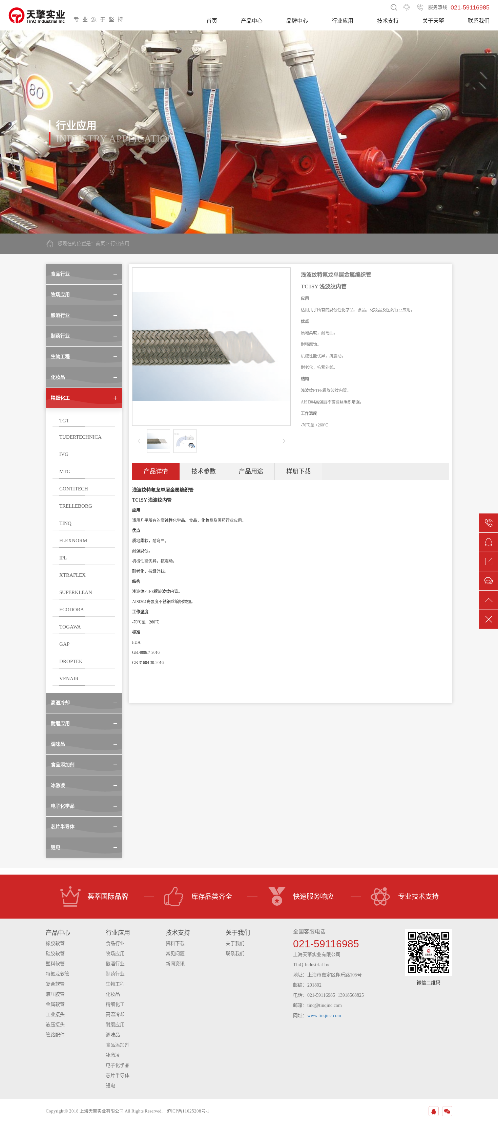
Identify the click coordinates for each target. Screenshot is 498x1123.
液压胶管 (55, 994)
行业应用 (342, 21)
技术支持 (388, 21)
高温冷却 (115, 1014)
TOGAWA (70, 627)
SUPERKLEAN (75, 592)
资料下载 (175, 943)
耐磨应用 (115, 1024)
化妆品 (113, 994)
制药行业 (115, 973)
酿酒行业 (115, 963)
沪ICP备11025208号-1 (188, 1111)
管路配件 (55, 1034)
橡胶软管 (55, 943)
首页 (211, 21)
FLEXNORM (73, 540)
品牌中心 (297, 21)
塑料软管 (55, 963)
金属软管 (55, 1004)
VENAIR (69, 678)
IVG (63, 454)
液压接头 (55, 1024)
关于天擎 (433, 21)
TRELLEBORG (75, 506)
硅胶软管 (55, 953)
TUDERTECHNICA (80, 437)
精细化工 (115, 1004)
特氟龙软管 (57, 973)
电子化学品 (117, 1065)
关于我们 (235, 943)
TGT (64, 420)
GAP (64, 644)
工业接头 (55, 1014)
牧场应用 (115, 953)
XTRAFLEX (72, 575)
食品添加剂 (117, 1045)
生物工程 (115, 984)
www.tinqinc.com (324, 1015)
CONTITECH (73, 488)
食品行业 (115, 943)
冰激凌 (113, 1055)
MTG (64, 471)
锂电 (110, 1085)
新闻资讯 (175, 963)
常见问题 (175, 953)
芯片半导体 (117, 1075)
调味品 (113, 1034)
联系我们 (479, 21)
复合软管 (55, 984)
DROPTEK (71, 661)
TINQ (65, 523)
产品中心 (252, 21)
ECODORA (71, 609)
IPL (63, 557)
